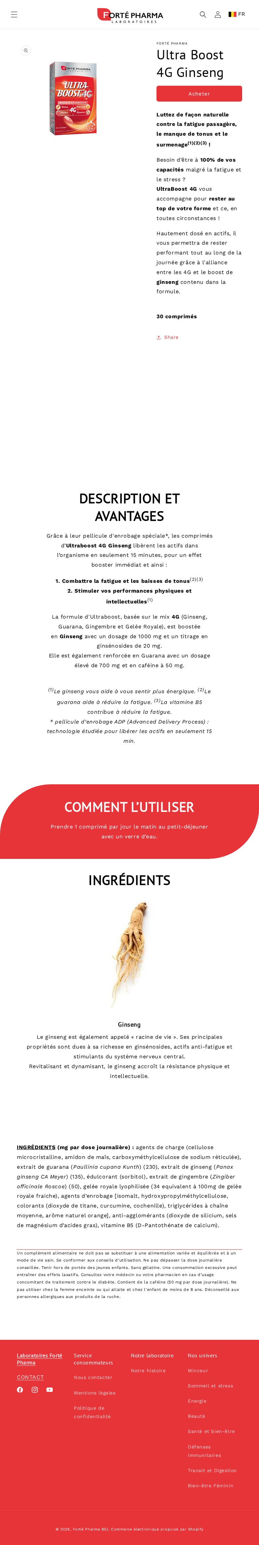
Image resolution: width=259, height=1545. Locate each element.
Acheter (199, 94)
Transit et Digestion (212, 1470)
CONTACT (30, 1377)
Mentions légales (95, 1392)
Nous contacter (93, 1377)
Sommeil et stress (210, 1385)
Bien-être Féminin (210, 1485)
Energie (197, 1401)
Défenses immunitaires (204, 1451)
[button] (14, 14)
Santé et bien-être (211, 1431)
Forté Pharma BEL (91, 1529)
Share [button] (171, 337)
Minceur (198, 1370)
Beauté (196, 1416)
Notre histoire (148, 1370)
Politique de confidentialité (92, 1412)
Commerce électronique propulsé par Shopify (157, 1529)
